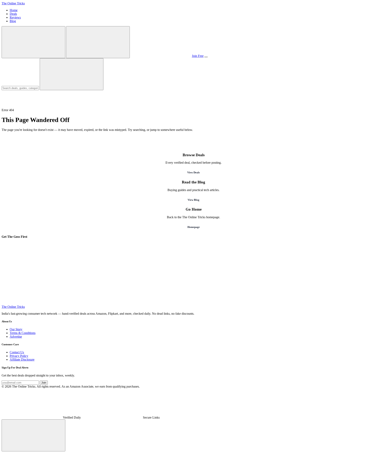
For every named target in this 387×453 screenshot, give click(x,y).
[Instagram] (154, 272)
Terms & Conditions (22, 333)
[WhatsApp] (93, 272)
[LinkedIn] (32, 303)
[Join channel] (161, 56)
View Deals (193, 172)
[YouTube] (277, 272)
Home (14, 10)
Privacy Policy (19, 356)
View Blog (193, 199)
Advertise (16, 336)
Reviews (15, 17)
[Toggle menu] (206, 57)
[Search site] (33, 42)
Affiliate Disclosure (22, 359)
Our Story (16, 329)
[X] (338, 272)
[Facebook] (215, 272)
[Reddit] (93, 303)
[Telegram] (32, 272)
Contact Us (17, 352)
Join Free (198, 56)
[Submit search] (71, 74)
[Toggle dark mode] (98, 42)
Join (43, 382)
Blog (13, 21)
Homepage (193, 227)
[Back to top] (33, 435)
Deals (13, 14)
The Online (13, 3)
